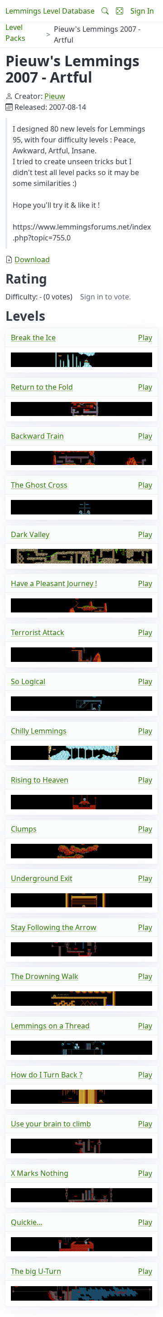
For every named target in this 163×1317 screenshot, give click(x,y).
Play (145, 338)
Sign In (142, 11)
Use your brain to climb (51, 1124)
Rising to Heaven (39, 780)
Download (32, 259)
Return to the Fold (42, 387)
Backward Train (37, 436)
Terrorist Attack (37, 632)
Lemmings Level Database (50, 11)
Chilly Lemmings (39, 731)
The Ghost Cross (39, 485)
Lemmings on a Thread (50, 1026)
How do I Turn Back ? (46, 1075)
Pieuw (54, 96)
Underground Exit (41, 878)
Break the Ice (33, 338)
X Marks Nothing (39, 1173)
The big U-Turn (36, 1271)
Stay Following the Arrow (53, 927)
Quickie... (26, 1222)
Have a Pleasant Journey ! (54, 583)
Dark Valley (30, 534)
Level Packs (15, 32)
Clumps (24, 829)
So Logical (28, 681)
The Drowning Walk (44, 976)
